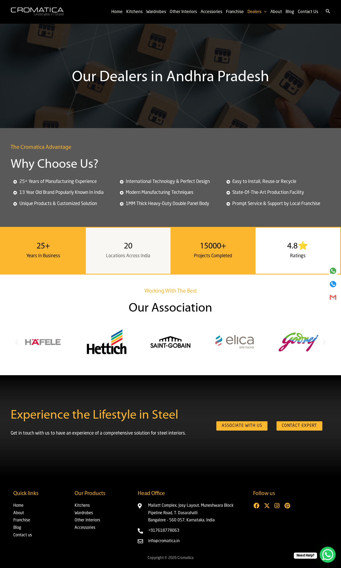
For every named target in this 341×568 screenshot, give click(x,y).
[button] (16, 342)
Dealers (254, 12)
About (276, 12)
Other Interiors (183, 12)
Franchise (235, 12)
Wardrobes (156, 12)
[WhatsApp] (333, 270)
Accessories (211, 12)
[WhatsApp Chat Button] (328, 555)
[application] (264, 12)
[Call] (333, 284)
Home (117, 12)
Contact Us (308, 12)
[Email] (333, 297)
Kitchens (134, 12)
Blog (290, 12)
